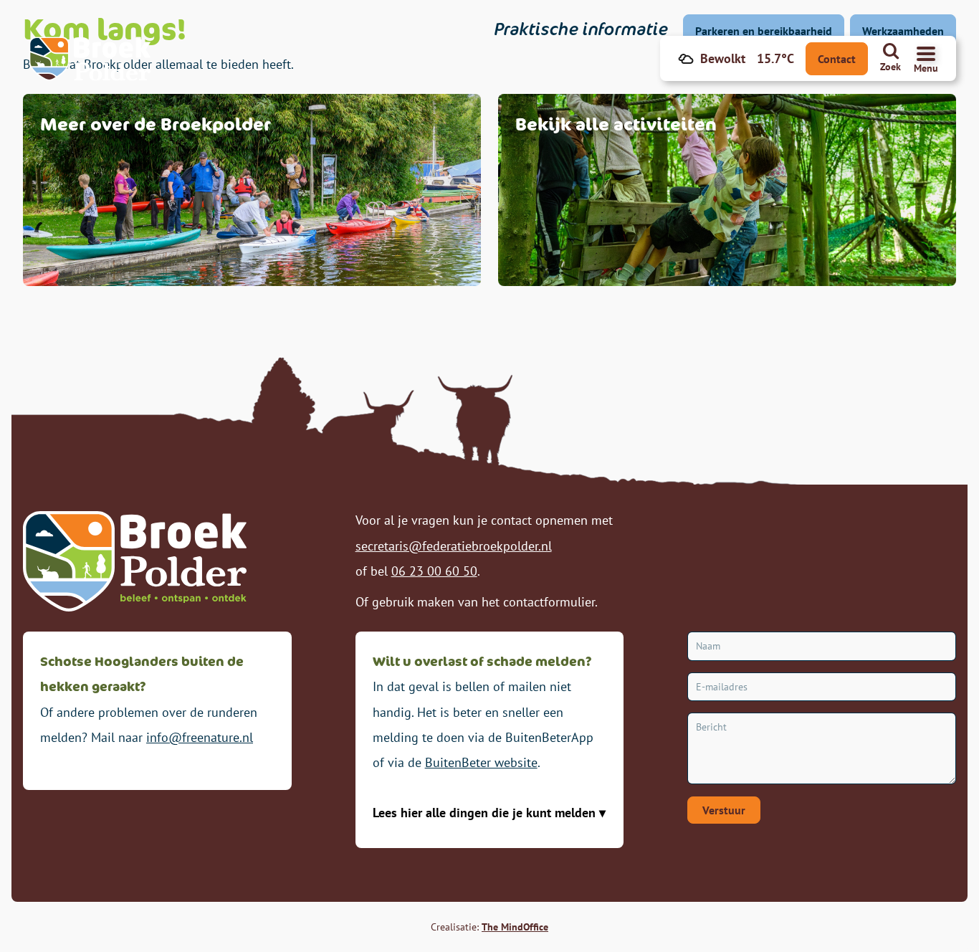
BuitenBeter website (481, 762)
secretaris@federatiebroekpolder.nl (453, 545)
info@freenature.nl (199, 737)
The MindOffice (515, 926)
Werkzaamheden (903, 31)
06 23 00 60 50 (434, 571)
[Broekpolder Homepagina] (90, 59)
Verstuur (723, 810)
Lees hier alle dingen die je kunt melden (486, 812)
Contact (837, 59)
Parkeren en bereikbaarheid (763, 31)
